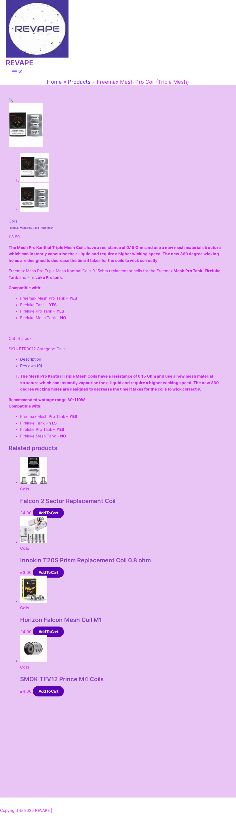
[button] (11, 100)
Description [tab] (30, 359)
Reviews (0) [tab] (31, 365)
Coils (13, 221)
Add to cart (48, 513)
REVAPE (19, 62)
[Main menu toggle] (17, 72)
